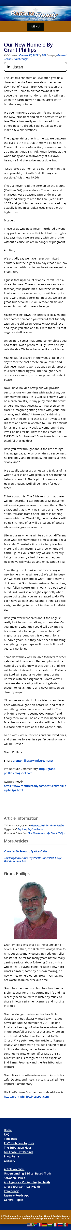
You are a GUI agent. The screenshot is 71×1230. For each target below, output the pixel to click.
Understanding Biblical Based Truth (27, 1173)
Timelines (10, 1139)
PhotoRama (11, 1156)
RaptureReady (35, 829)
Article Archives (14, 1169)
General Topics (13, 1200)
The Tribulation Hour (17, 1147)
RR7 (44, 55)
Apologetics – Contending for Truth (27, 1182)
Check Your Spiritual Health (22, 1186)
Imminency (11, 1191)
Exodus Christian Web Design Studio (31, 1218)
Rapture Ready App (17, 1195)
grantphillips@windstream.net (33, 760)
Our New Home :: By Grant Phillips (46, 833)
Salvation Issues (14, 1178)
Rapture (22, 829)
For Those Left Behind (18, 1152)
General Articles (40, 825)
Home (8, 1130)
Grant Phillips (20, 58)
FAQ (6, 1134)
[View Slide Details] (35, 13)
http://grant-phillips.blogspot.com (26, 1096)
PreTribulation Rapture (19, 1143)
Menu (35, 26)
